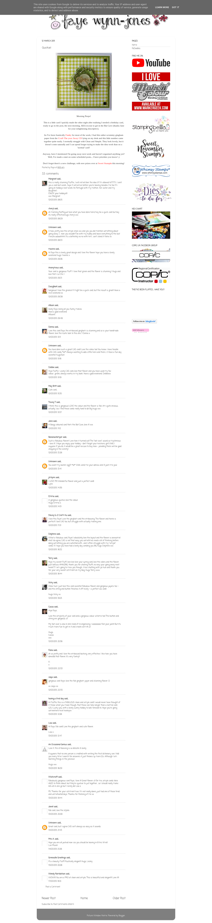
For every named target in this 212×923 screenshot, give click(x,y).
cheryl (51, 208)
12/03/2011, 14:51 (54, 506)
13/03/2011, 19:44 (55, 798)
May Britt (52, 386)
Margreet (52, 179)
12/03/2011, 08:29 (55, 218)
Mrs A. (51, 839)
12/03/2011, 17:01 (54, 525)
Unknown (52, 227)
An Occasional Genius (57, 744)
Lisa (50, 723)
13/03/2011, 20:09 (55, 814)
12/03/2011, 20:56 (55, 641)
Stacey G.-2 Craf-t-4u (57, 515)
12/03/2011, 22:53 (55, 668)
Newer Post (49, 898)
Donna (51, 327)
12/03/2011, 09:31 (55, 278)
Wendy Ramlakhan (56, 873)
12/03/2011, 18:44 (55, 573)
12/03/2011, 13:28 (55, 452)
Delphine (52, 534)
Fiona (50, 650)
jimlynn (51, 477)
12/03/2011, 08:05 (55, 199)
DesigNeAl (52, 286)
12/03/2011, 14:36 (55, 487)
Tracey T (52, 402)
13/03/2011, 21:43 (55, 830)
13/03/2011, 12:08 (55, 714)
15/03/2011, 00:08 (55, 865)
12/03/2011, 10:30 (55, 393)
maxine (51, 249)
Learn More (162, 7)
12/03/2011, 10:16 (54, 358)
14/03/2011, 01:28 (55, 849)
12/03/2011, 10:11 (54, 337)
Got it (175, 7)
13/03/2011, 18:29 (55, 768)
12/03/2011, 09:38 (55, 296)
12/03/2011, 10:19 (54, 377)
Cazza (51, 606)
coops (50, 677)
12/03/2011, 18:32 (55, 549)
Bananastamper (55, 437)
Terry (50, 558)
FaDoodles (136, 48)
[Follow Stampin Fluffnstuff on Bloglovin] (144, 322)
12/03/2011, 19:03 (55, 598)
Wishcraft (53, 777)
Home (84, 898)
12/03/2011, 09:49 (55, 318)
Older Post (119, 898)
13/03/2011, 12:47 (55, 735)
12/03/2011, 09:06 (55, 259)
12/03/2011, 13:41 (54, 468)
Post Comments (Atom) (63, 904)
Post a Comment (53, 886)
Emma (51, 496)
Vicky (50, 582)
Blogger (122, 915)
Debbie (51, 367)
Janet (50, 806)
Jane (50, 421)
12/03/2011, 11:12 (54, 428)
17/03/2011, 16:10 (54, 881)
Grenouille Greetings (57, 857)
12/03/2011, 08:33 (55, 240)
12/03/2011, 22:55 (55, 690)
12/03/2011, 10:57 (55, 412)
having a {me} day (56, 698)
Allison (51, 305)
